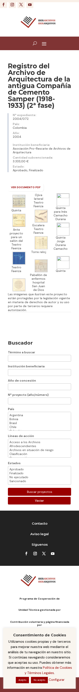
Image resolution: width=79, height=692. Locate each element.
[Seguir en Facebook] (3, 4)
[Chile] (39, 427)
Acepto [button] (22, 679)
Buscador (20, 343)
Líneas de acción (21, 436)
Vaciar (39, 501)
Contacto (39, 523)
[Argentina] (39, 415)
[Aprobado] (39, 469)
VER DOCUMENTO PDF (26, 187)
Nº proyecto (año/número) (28, 395)
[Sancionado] (39, 481)
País (11, 409)
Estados (14, 463)
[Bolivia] (39, 419)
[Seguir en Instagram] (12, 4)
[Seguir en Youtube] (29, 4)
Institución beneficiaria (26, 366)
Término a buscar (21, 352)
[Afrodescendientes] (39, 446)
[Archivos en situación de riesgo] (39, 450)
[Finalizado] (39, 473)
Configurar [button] (57, 680)
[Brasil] (39, 423)
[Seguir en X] (21, 4)
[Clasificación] (39, 454)
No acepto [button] (39, 679)
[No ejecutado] (39, 477)
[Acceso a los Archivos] (39, 442)
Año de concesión (22, 380)
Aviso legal (39, 534)
